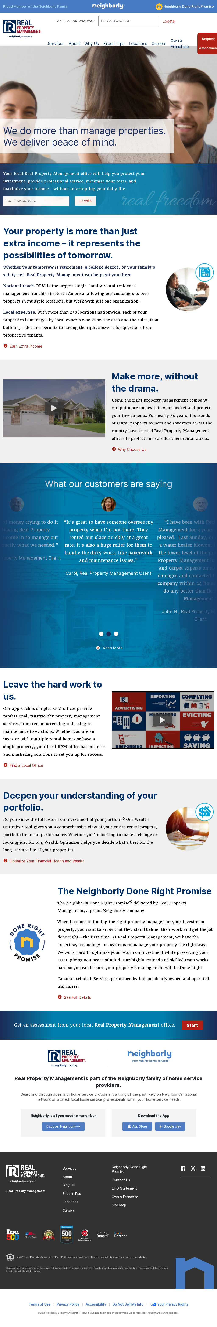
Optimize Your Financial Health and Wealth (47, 861)
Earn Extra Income (26, 346)
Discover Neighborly (61, 1126)
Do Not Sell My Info (128, 1304)
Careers (159, 43)
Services (69, 1168)
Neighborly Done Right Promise (189, 6)
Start (192, 1025)
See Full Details (77, 997)
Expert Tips (72, 1194)
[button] (101, 634)
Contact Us (121, 1180)
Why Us (69, 1185)
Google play (172, 1126)
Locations (138, 43)
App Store (139, 1126)
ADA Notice (141, 1257)
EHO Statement (124, 1188)
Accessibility (96, 1304)
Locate (169, 21)
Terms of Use (39, 1304)
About (67, 1177)
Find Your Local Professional (74, 21)
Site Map (119, 1205)
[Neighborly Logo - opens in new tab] (163, 1056)
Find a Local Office (26, 765)
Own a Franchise (180, 43)
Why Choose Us (132, 449)
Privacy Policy (68, 1304)
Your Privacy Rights (172, 1304)
